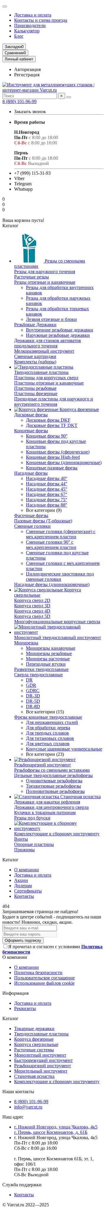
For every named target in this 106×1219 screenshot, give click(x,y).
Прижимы (24, 849)
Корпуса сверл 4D (32, 610)
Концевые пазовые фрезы (51, 467)
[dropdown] (4, 6)
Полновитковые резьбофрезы (55, 791)
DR (29, 679)
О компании (26, 869)
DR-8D (33, 706)
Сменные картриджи (35, 356)
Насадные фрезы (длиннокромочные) (52, 584)
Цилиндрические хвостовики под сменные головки (60, 576)
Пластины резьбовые (35, 388)
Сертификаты (28, 890)
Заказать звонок (30, 111)
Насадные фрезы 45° (46, 488)
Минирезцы (26, 642)
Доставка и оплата (32, 14)
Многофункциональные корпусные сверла (57, 621)
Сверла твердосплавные (38, 674)
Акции (21, 880)
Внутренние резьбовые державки (59, 329)
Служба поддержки (22, 1184)
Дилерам (23, 885)
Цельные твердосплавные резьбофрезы (53, 775)
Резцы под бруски (32, 817)
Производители (30, 25)
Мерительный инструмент (40, 1070)
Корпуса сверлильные (36, 1044)
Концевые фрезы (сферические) (58, 451)
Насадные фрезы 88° (46, 504)
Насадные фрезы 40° (46, 478)
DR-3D (33, 695)
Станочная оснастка (80, 796)
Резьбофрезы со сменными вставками (52, 770)
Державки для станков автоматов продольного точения (47, 343)
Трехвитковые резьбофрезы (53, 786)
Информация (15, 993)
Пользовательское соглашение (44, 977)
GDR (31, 685)
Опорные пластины (34, 844)
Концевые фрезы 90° (46, 435)
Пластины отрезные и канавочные (49, 382)
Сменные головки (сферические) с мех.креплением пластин (60, 534)
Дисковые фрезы (31, 414)
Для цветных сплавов (47, 743)
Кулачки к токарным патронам (45, 812)
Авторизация (27, 69)
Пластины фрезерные (35, 393)
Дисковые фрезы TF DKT (51, 425)
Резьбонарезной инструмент (42, 764)
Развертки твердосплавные (41, 669)
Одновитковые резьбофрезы (54, 780)
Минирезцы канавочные (50, 648)
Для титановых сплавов (50, 738)
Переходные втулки (46, 664)
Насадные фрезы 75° (46, 499)
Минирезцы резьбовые (49, 653)
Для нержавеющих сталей (52, 722)
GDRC (32, 690)
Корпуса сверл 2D (32, 600)
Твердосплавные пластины (41, 372)
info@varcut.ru (28, 1106)
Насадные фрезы (31, 473)
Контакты (24, 896)
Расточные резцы (31, 276)
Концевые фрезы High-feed (53, 457)
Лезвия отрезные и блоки (51, 319)
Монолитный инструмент (40, 1055)
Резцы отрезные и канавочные (44, 282)
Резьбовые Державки (35, 324)
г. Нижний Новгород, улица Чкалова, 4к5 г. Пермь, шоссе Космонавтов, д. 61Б (55, 1129)
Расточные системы (34, 1049)
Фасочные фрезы (31, 515)
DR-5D (33, 701)
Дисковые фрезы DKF (48, 420)
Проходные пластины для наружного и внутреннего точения (53, 401)
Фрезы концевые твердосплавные (48, 717)
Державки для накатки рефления (47, 801)
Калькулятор (26, 30)
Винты (21, 839)
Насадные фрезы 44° (46, 483)
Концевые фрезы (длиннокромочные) (64, 462)
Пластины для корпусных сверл (46, 377)
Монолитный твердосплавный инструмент (57, 637)
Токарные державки (34, 1028)
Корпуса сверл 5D (32, 616)
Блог (19, 36)
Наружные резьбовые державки (58, 335)
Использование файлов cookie (44, 983)
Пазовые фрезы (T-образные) (43, 520)
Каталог (10, 1018)
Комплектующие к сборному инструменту (57, 833)
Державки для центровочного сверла (51, 807)
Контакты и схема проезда (40, 20)
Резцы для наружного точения (44, 271)
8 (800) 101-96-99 (19, 101)
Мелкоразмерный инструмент (44, 351)
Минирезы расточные (48, 658)
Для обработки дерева (48, 727)
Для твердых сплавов (47, 732)
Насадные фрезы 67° (46, 494)
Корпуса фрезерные (78, 409)
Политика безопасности (38, 972)
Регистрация (26, 74)
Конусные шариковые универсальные (64, 748)
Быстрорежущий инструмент (43, 1060)
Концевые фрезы (31, 430)
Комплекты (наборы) (35, 361)
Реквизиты (25, 1008)
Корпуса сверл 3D (32, 605)
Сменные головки (32, 526)
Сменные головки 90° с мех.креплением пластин (51, 545)
